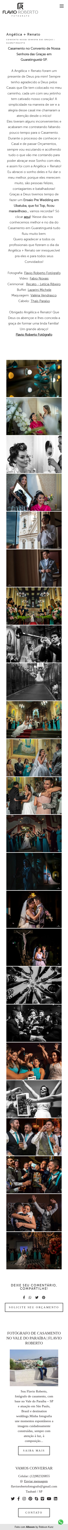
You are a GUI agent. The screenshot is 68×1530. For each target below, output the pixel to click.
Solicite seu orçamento (34, 1307)
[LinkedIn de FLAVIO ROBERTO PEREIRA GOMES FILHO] (55, 1499)
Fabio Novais (39, 278)
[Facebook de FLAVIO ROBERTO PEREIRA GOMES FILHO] (18, 1499)
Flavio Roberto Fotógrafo (42, 273)
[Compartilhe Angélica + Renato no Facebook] (24, 1297)
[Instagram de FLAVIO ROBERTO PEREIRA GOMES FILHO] (24, 1499)
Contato (33, 1512)
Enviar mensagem (36, 1481)
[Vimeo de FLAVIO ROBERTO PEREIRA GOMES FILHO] (42, 1499)
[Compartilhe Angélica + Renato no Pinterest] (43, 1297)
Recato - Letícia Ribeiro (43, 284)
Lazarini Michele (39, 289)
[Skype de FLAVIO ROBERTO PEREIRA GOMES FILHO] (36, 1499)
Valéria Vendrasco (43, 295)
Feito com (34, 1527)
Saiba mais (34, 1450)
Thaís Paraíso (40, 301)
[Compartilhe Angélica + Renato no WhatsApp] (30, 1297)
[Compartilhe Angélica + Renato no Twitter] (36, 1297)
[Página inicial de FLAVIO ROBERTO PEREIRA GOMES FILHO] (19, 10)
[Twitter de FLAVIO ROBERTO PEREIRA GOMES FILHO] (13, 1499)
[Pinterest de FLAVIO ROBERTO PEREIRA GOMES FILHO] (30, 1499)
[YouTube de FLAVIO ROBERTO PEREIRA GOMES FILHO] (49, 1499)
